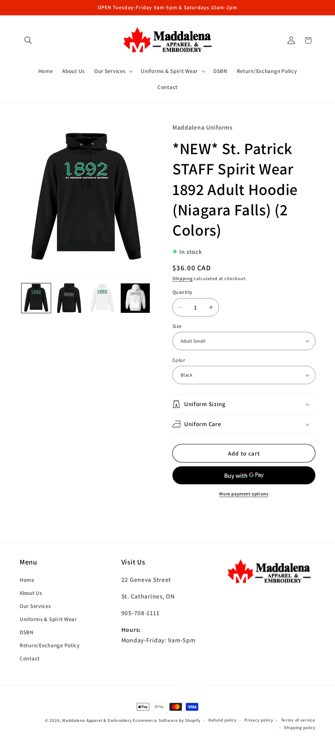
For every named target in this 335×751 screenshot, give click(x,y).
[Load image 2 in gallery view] (69, 298)
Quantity (182, 292)
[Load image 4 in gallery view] (135, 298)
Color (178, 360)
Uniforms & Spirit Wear (48, 619)
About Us (31, 593)
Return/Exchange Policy (50, 645)
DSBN (27, 632)
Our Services (35, 606)
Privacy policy (258, 720)
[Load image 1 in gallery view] (36, 298)
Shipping (182, 278)
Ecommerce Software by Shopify (166, 720)
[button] (28, 40)
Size (177, 326)
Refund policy (222, 720)
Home (27, 579)
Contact (30, 658)
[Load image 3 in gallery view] (102, 298)
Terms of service (298, 720)
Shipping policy (299, 727)
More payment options (243, 494)
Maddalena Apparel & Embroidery (97, 720)
